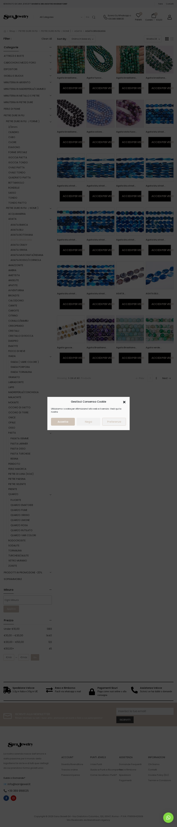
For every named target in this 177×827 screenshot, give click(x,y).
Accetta (63, 422)
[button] (124, 401)
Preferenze (114, 422)
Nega (88, 422)
